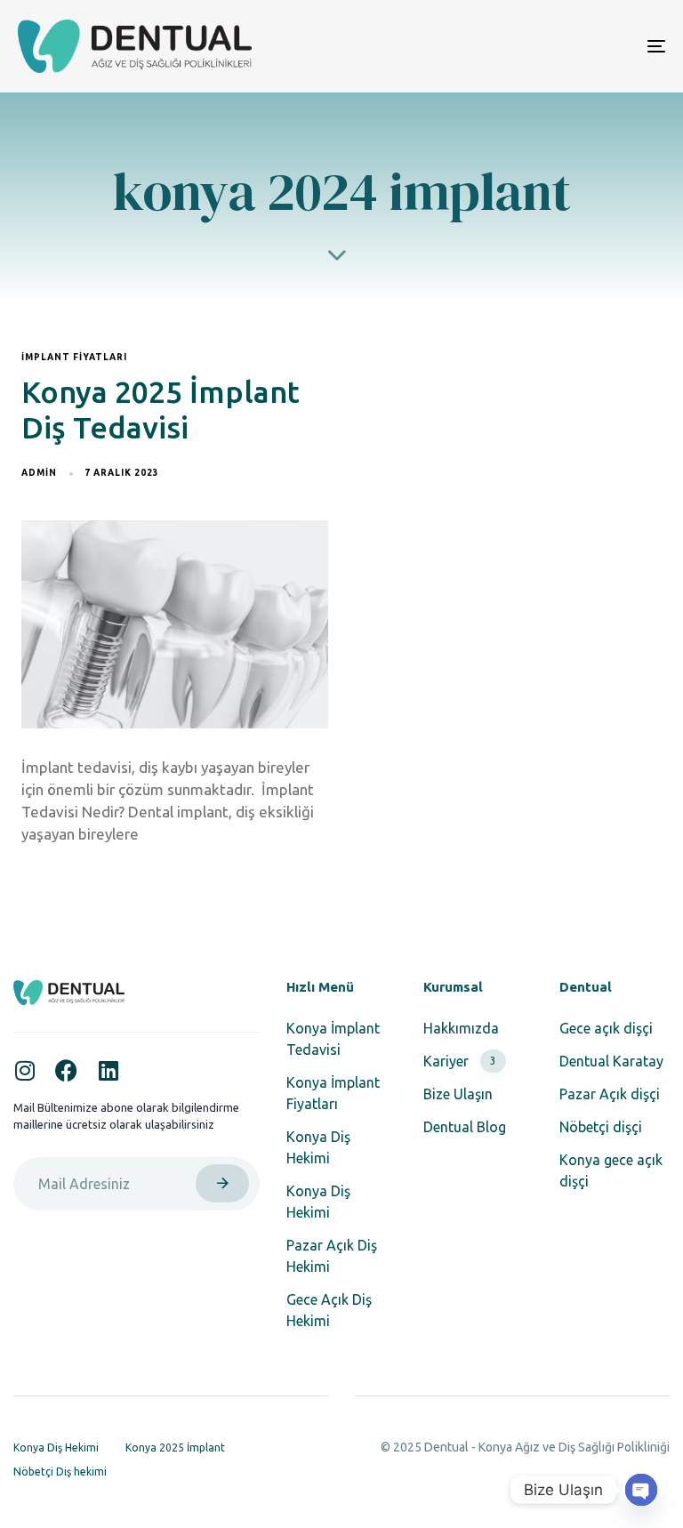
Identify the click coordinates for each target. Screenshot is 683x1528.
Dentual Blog (464, 1127)
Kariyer (459, 1061)
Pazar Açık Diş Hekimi (331, 1256)
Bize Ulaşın (458, 1094)
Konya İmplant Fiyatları (333, 1093)
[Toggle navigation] (557, 46)
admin (39, 473)
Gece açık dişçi (606, 1028)
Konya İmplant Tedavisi (333, 1039)
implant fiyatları (74, 357)
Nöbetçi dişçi (600, 1127)
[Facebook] (66, 1070)
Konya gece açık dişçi (611, 1170)
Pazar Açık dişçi (609, 1094)
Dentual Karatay (611, 1061)
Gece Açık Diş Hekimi (329, 1310)
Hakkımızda (461, 1028)
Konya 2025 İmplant (175, 1447)
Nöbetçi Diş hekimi (60, 1471)
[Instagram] (24, 1070)
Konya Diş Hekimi (318, 1147)
